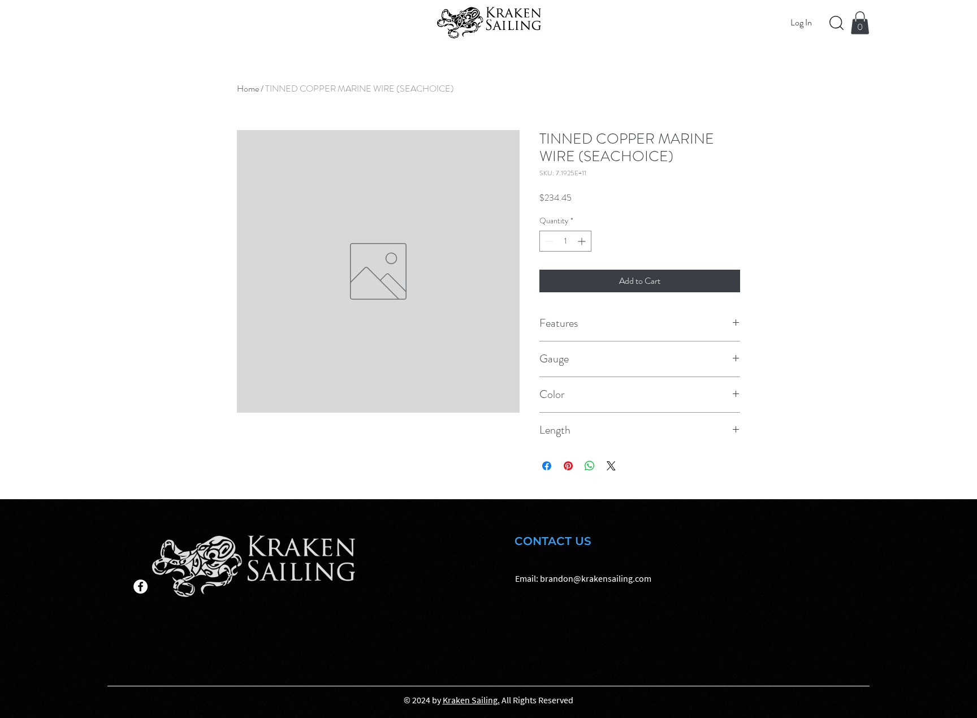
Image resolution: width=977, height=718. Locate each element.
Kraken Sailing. (471, 700)
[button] (860, 22)
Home (248, 88)
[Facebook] (140, 586)
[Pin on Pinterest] (568, 466)
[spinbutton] (565, 241)
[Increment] (583, 241)
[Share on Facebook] (547, 466)
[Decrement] (548, 241)
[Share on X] (611, 466)
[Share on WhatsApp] (589, 466)
